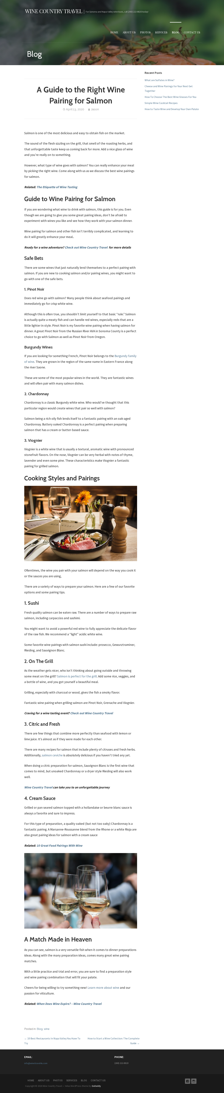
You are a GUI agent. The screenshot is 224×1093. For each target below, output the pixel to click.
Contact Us (192, 32)
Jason (95, 109)
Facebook (187, 1081)
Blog (175, 32)
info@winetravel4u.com (35, 1063)
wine (46, 1029)
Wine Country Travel (53, 10)
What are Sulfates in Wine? (159, 80)
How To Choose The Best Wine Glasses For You (170, 97)
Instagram (193, 1081)
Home (114, 32)
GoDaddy (96, 1085)
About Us (129, 32)
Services (161, 32)
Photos (145, 32)
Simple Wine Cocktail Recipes (161, 103)
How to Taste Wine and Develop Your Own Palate (172, 109)
